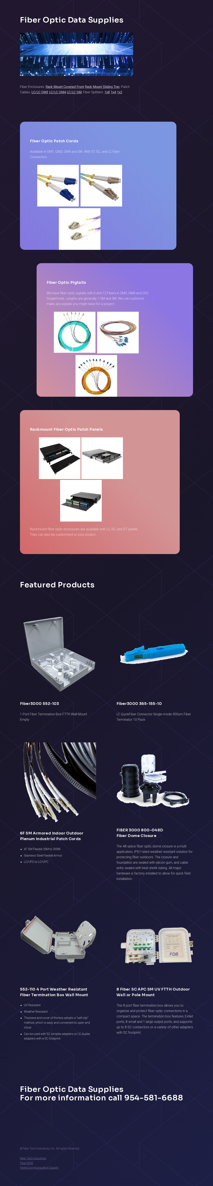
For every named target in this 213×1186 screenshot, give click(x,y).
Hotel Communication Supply (39, 1167)
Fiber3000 (26, 1163)
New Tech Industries (33, 1158)
